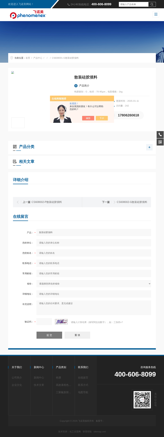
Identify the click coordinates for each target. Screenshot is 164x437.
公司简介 (17, 377)
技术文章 (39, 385)
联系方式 (83, 385)
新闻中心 (39, 377)
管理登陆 (87, 431)
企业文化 (17, 385)
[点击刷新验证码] (61, 321)
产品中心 (37, 58)
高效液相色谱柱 (64, 385)
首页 (28, 58)
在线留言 (83, 377)
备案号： (100, 421)
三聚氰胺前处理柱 (64, 392)
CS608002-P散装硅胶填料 (47, 202)
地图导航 (83, 392)
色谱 (58, 377)
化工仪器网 (75, 431)
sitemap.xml (100, 431)
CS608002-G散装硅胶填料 (132, 202)
